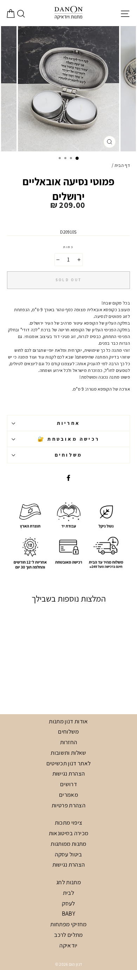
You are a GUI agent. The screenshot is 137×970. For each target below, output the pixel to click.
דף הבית (122, 165)
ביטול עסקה (68, 854)
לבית (68, 893)
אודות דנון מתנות (68, 721)
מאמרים (68, 795)
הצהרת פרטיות (68, 805)
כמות (68, 247)
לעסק (68, 903)
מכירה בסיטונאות (69, 833)
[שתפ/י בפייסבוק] (68, 477)
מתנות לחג (68, 882)
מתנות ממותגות (68, 844)
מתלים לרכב (68, 935)
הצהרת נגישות (68, 773)
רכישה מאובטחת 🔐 (68, 439)
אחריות (68, 423)
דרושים (68, 784)
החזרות (68, 742)
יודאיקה (68, 945)
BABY (68, 913)
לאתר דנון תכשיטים (68, 763)
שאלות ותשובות (68, 753)
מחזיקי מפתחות (68, 924)
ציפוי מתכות (69, 822)
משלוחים (68, 455)
